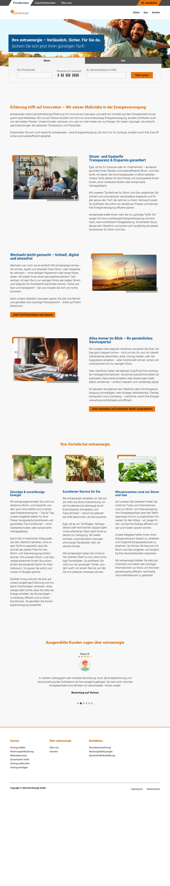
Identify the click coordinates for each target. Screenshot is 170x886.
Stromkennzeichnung (100, 747)
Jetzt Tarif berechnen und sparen (33, 314)
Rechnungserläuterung (22, 751)
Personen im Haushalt (69, 71)
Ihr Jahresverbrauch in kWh (101, 69)
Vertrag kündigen (19, 767)
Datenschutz (153, 789)
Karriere (54, 751)
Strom (136, 12)
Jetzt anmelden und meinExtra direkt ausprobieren (122, 408)
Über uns (66, 2)
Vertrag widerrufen (20, 763)
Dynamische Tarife (19, 759)
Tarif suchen (142, 75)
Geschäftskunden (45, 2)
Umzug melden (17, 747)
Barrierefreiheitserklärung (102, 755)
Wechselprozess (18, 755)
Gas (146, 12)
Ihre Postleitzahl (26, 69)
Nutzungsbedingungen (101, 751)
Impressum (137, 789)
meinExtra (151, 2)
